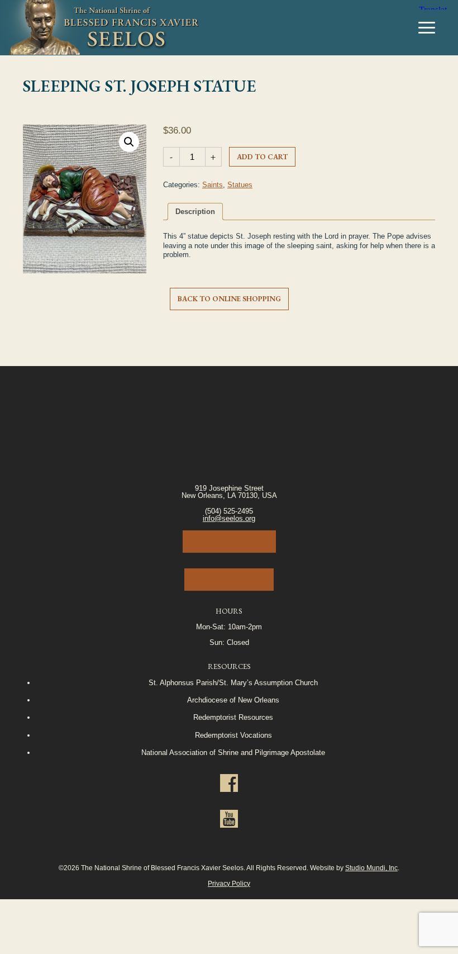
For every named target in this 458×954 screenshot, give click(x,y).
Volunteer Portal (229, 579)
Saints (212, 185)
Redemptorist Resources (233, 717)
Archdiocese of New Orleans (233, 700)
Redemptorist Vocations (233, 735)
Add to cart (262, 157)
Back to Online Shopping (229, 298)
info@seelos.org (229, 518)
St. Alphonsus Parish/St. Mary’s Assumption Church (233, 682)
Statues (239, 185)
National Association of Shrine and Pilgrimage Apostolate (233, 752)
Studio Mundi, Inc (371, 867)
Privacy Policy (229, 883)
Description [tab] (195, 211)
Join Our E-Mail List (229, 541)
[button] (129, 142)
